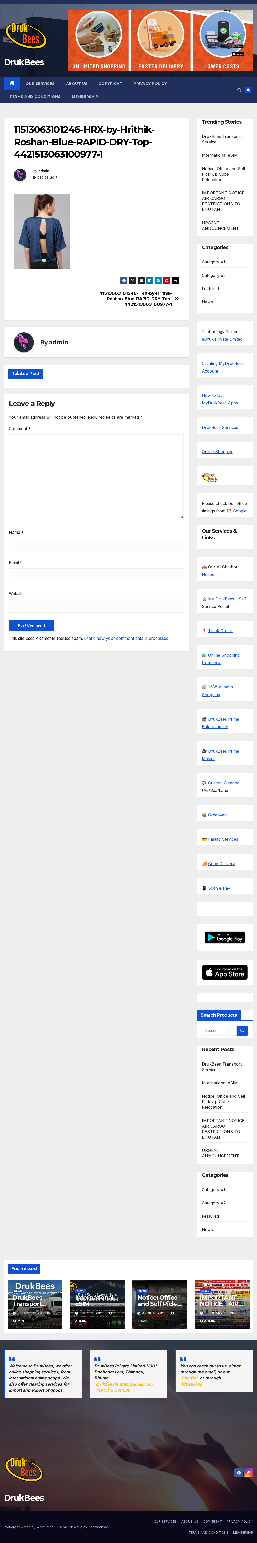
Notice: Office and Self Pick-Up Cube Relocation (224, 174)
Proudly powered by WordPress (29, 1527)
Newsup (76, 1527)
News (207, 301)
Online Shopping (217, 451)
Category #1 (213, 261)
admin (43, 171)
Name (16, 532)
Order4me (218, 814)
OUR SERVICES (40, 83)
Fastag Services (223, 839)
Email (15, 562)
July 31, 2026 (30, 1313)
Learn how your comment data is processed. (126, 638)
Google (239, 510)
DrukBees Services (220, 427)
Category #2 (214, 275)
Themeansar (98, 1527)
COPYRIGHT (111, 83)
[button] (239, 90)
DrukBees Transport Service (27, 1304)
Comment (20, 428)
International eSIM (220, 155)
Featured (210, 288)
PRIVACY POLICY (150, 83)
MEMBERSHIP (85, 96)
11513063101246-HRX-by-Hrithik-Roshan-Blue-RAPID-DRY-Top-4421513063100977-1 (136, 299)
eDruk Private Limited (222, 339)
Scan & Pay (219, 888)
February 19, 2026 (222, 1313)
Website (16, 593)
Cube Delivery (221, 863)
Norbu (208, 574)
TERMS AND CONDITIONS (35, 96)
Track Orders (220, 630)
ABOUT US (77, 83)
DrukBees (24, 62)
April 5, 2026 (155, 1313)
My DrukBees (221, 598)
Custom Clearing (223, 782)
